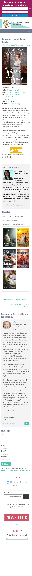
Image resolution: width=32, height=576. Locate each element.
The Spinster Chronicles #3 (15, 92)
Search (6, 493)
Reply (27, 423)
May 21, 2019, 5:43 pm (9, 423)
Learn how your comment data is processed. (15, 471)
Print (14, 97)
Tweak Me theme (25, 573)
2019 (7, 45)
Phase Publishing (14, 104)
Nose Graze (16, 575)
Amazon (23, 205)
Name (3, 445)
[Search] (26, 496)
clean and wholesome (16, 45)
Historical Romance (13, 94)
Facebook (16, 205)
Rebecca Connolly (13, 90)
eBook (9, 97)
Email (3, 451)
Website (9, 205)
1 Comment (13, 44)
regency (27, 45)
